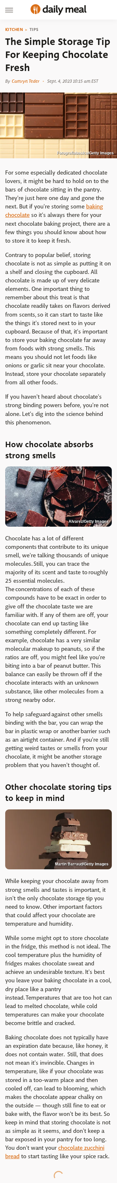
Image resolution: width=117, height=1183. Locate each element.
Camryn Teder (25, 81)
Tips (34, 29)
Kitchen (14, 29)
